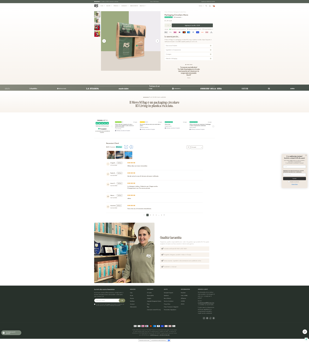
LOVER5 (183, 301)
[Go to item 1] (111, 155)
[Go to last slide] (104, 41)
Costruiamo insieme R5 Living (154, 309)
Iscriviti (294, 178)
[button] (206, 6)
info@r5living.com (154, 335)
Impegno (149, 298)
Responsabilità (150, 295)
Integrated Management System (154, 301)
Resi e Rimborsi (167, 298)
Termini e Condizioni (168, 301)
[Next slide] (157, 41)
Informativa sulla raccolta (144, 340)
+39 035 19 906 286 (164, 335)
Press (148, 304)
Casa (131, 292)
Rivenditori (183, 292)
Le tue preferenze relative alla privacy (158, 340)
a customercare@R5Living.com (206, 303)
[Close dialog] (306, 155)
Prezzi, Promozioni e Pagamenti (171, 307)
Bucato (131, 295)
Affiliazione (183, 298)
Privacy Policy (167, 304)
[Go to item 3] (128, 155)
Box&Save (132, 301)
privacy (108, 304)
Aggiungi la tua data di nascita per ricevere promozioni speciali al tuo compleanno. (293, 171)
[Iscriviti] (122, 300)
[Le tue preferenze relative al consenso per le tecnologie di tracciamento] (306, 339)
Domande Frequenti (168, 292)
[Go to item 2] (120, 155)
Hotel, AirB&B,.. (184, 295)
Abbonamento (133, 307)
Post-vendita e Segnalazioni (170, 309)
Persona (132, 298)
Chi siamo (149, 292)
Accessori (132, 304)
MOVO (182, 304)
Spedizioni (166, 295)
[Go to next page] (164, 215)
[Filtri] (188, 147)
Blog (148, 307)
